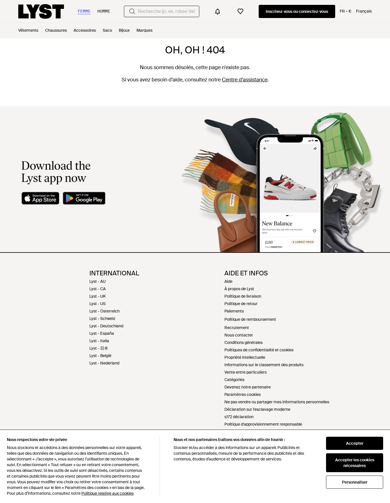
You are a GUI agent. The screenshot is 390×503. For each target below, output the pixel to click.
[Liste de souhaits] (240, 11)
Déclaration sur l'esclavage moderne (257, 409)
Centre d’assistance (245, 79)
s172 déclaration (239, 416)
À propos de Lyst (239, 288)
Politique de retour (241, 303)
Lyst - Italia (99, 340)
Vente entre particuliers (245, 372)
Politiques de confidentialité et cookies (258, 349)
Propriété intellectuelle (244, 357)
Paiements (234, 311)
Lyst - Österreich (104, 311)
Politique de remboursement (250, 319)
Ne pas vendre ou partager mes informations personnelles (276, 401)
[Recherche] (132, 11)
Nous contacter (238, 335)
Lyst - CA (97, 288)
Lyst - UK (97, 296)
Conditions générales (243, 342)
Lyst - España (101, 333)
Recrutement (236, 327)
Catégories (234, 379)
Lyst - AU (97, 281)
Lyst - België (100, 355)
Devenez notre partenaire (247, 387)
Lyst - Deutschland (106, 325)
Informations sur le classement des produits (263, 364)
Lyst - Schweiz (102, 318)
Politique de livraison (242, 296)
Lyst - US (97, 303)
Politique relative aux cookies (107, 493)
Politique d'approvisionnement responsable (263, 424)
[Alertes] (217, 11)
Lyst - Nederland (104, 363)
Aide (228, 281)
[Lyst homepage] (41, 11)
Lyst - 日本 (98, 348)
